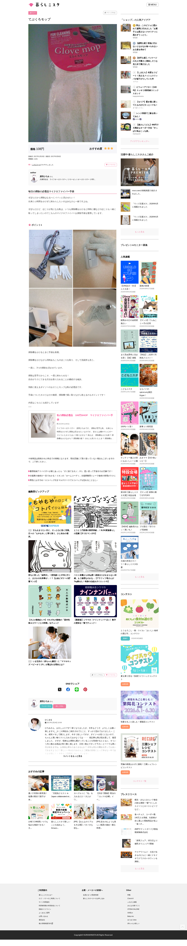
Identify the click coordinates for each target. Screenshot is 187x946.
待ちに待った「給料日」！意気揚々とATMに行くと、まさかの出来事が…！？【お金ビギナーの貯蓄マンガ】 (49, 578)
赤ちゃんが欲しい (133, 923)
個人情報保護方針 (45, 923)
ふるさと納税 (132, 902)
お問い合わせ (43, 916)
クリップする (111, 13)
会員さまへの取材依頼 (90, 895)
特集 (129, 895)
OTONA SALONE (133, 909)
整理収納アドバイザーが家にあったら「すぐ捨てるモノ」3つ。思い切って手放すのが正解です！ (71, 471)
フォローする (46, 706)
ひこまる (48, 720)
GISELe (130, 913)
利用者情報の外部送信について (49, 906)
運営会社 (42, 920)
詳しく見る (59, 706)
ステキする (111, 165)
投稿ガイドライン (45, 909)
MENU (153, 5)
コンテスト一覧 (139, 781)
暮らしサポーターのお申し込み (93, 898)
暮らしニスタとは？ (46, 895)
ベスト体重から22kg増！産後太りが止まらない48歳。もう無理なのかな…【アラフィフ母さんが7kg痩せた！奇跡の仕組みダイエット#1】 (95, 578)
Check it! (130, 898)
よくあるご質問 (44, 913)
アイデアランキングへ (139, 141)
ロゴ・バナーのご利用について (49, 898)
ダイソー (33, 13)
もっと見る (139, 232)
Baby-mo (130, 916)
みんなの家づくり (133, 906)
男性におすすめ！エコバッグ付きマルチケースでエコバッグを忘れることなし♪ (64, 480)
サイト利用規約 (44, 902)
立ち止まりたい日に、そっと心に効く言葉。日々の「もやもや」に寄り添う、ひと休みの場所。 (49, 533)
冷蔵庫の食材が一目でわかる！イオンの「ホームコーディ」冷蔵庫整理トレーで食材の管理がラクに (73, 476)
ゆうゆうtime (131, 920)
